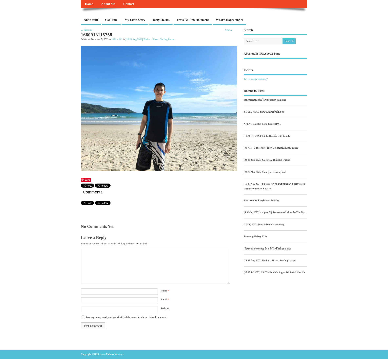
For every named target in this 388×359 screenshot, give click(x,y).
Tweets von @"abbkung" (256, 79)
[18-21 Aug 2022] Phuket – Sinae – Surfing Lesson (150, 39)
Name (165, 290)
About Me (108, 4)
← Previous (86, 30)
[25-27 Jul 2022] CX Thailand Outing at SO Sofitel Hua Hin (275, 272)
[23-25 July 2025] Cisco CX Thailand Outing (267, 159)
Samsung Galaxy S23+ (255, 236)
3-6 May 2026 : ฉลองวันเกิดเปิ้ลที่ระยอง (264, 112)
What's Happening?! (229, 19)
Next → (228, 30)
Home (89, 4)
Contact (128, 4)
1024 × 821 (116, 39)
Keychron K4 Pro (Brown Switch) (261, 200)
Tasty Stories (161, 19)
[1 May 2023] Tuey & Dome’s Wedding (264, 224)
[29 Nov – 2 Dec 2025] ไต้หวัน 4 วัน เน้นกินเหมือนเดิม (271, 148)
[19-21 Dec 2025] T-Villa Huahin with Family (267, 136)
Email (165, 299)
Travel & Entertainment (193, 19)
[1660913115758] (159, 170)
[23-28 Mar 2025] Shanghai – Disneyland (265, 172)
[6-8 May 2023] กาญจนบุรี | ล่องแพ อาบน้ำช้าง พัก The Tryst (275, 212)
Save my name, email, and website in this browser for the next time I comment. (126, 317)
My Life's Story (135, 19)
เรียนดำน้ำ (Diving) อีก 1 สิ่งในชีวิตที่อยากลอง (267, 248)
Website (165, 308)
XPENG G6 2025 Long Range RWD (262, 123)
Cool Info (111, 19)
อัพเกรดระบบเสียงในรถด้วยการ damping (265, 99)
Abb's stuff (91, 19)
